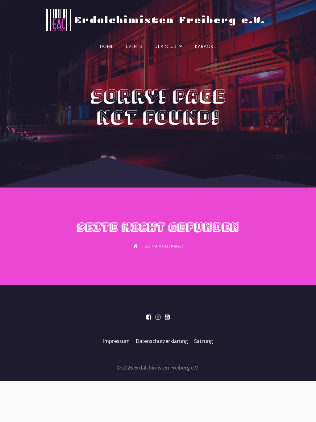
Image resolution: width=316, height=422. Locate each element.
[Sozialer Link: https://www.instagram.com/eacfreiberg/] (158, 317)
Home (107, 46)
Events (134, 46)
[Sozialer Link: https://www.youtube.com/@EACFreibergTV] (167, 317)
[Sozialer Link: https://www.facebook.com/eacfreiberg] (148, 317)
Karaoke (205, 46)
